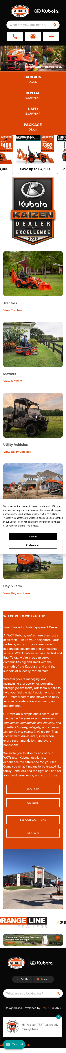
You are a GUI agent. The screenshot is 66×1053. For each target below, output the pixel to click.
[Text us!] (14, 1045)
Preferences (33, 545)
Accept (33, 536)
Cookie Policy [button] (16, 522)
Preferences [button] (32, 525)
